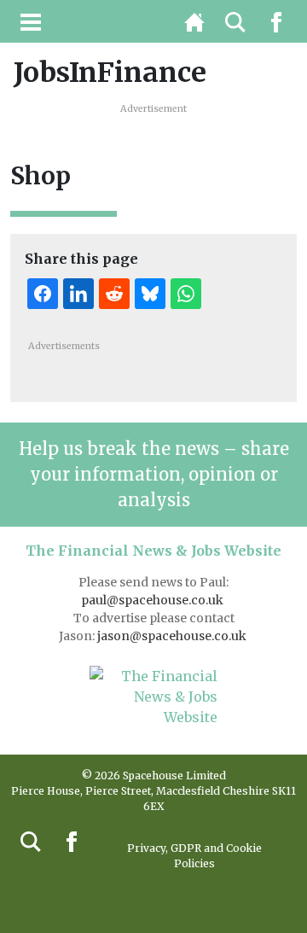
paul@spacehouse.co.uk (153, 600)
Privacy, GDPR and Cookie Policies (194, 856)
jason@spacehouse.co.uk (173, 636)
